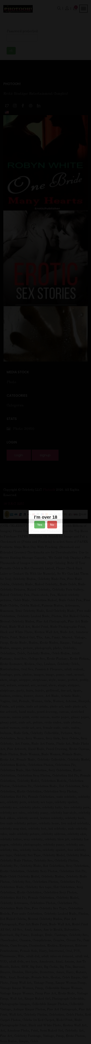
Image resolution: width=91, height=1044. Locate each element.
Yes (39, 524)
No (52, 524)
